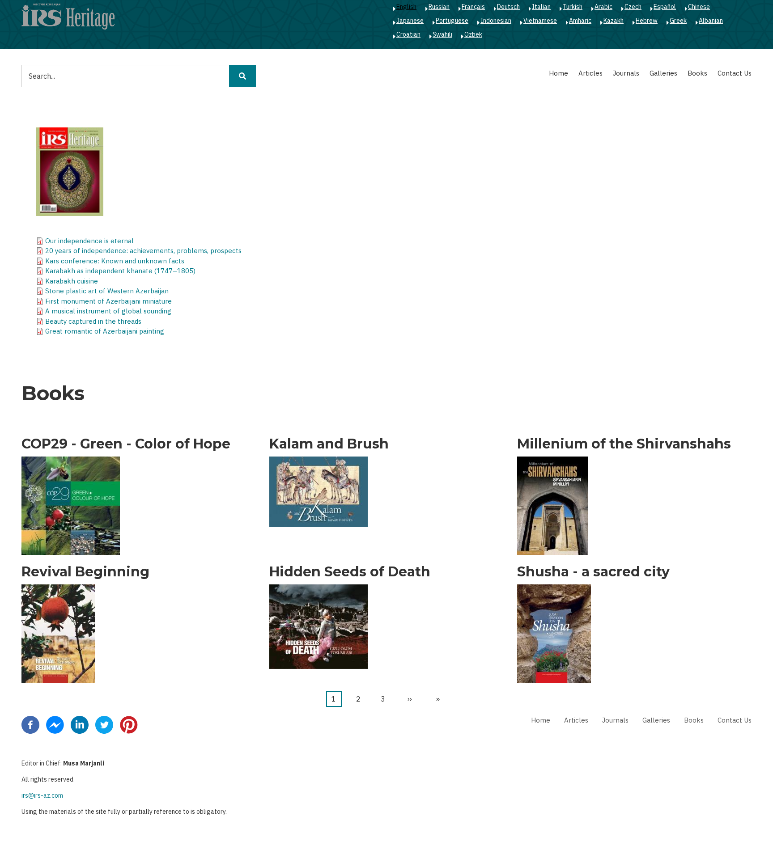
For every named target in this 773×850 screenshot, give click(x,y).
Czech (632, 7)
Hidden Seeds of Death (349, 572)
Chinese (699, 7)
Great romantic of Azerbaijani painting (104, 331)
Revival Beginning (85, 572)
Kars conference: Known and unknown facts (114, 261)
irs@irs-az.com (42, 795)
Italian (541, 7)
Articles (590, 73)
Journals (626, 73)
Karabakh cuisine (71, 281)
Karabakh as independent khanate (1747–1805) (120, 270)
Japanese (410, 21)
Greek (678, 21)
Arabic (603, 7)
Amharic (580, 21)
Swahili (442, 34)
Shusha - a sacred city (593, 572)
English (406, 7)
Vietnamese (540, 21)
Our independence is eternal (89, 241)
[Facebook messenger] (55, 724)
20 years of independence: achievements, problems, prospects (143, 250)
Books (697, 73)
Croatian (408, 34)
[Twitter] (104, 724)
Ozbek (473, 34)
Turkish (572, 7)
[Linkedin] (80, 724)
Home (558, 73)
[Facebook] (30, 724)
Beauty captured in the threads (93, 321)
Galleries (663, 73)
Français (473, 7)
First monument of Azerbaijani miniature (108, 301)
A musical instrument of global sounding (108, 311)
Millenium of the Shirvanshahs (624, 444)
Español (665, 7)
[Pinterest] (129, 724)
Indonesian (495, 21)
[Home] (68, 16)
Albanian (711, 21)
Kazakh (613, 21)
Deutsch (508, 7)
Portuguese (452, 21)
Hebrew (647, 21)
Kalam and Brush (329, 444)
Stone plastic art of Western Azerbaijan (107, 291)
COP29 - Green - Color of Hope (125, 444)
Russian (439, 7)
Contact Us (735, 73)
